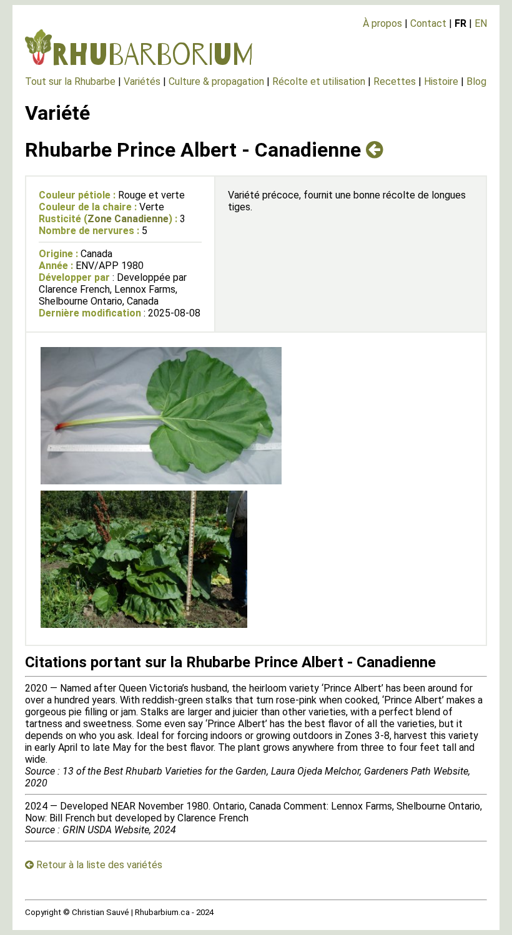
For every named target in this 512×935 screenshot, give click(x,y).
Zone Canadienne (128, 219)
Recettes (394, 81)
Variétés (142, 81)
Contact (428, 23)
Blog (476, 81)
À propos (382, 23)
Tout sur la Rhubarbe (70, 81)
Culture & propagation (216, 81)
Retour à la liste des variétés (98, 865)
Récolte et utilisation (318, 81)
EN (481, 23)
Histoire (441, 81)
